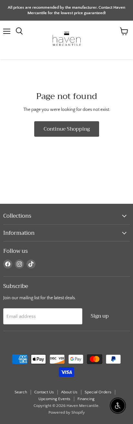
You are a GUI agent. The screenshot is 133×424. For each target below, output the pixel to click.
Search (21, 392)
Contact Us (44, 392)
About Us (69, 392)
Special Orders (98, 392)
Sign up (100, 315)
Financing (86, 399)
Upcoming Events (54, 399)
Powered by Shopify (66, 412)
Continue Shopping (67, 128)
